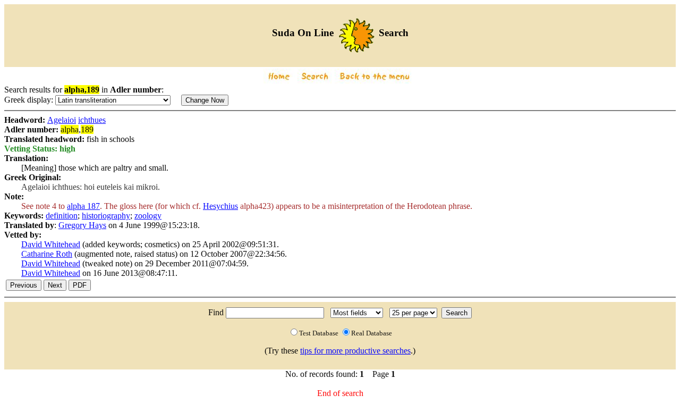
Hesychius (220, 206)
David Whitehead (50, 244)
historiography (106, 215)
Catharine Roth (46, 253)
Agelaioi (61, 119)
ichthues (92, 119)
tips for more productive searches (355, 350)
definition (62, 215)
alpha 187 (83, 206)
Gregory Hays (82, 225)
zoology (148, 215)
